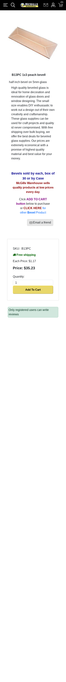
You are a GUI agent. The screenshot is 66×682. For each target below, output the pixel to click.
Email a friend (42, 222)
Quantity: (18, 276)
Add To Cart (33, 289)
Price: (18, 268)
